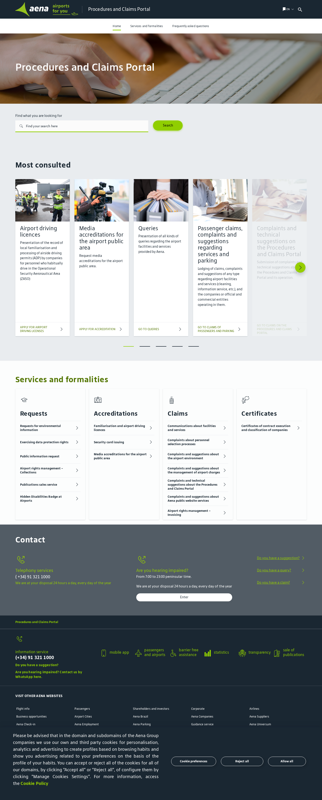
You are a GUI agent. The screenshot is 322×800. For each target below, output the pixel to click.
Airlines (254, 708)
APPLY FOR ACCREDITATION (97, 329)
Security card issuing (109, 442)
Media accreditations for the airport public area (120, 456)
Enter (184, 597)
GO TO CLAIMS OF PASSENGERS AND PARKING (216, 329)
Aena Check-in (25, 724)
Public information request (39, 456)
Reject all (242, 761)
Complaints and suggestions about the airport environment (193, 456)
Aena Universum (260, 724)
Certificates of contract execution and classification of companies (265, 428)
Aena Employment (86, 724)
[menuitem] (116, 26)
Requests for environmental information (40, 428)
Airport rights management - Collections (41, 470)
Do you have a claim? (273, 582)
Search (168, 125)
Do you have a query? (274, 570)
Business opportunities (31, 716)
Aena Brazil (140, 716)
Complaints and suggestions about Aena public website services (193, 499)
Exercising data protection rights (44, 442)
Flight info (22, 708)
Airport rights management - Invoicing (189, 513)
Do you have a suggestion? (278, 558)
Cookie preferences (193, 761)
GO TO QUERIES (148, 329)
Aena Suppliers (259, 716)
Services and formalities (146, 26)
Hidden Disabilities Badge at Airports (41, 499)
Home (117, 26)
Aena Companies (202, 716)
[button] (288, 9)
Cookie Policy (34, 783)
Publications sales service (38, 485)
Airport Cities (83, 716)
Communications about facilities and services (192, 428)
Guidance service (202, 724)
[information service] (55, 641)
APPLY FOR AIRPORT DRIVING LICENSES (33, 329)
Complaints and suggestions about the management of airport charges (194, 470)
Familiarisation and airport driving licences (119, 428)
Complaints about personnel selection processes (188, 442)
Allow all (287, 761)
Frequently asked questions (190, 26)
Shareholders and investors (151, 708)
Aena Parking (142, 724)
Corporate (198, 708)
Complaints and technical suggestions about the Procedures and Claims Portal (192, 485)
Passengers (82, 708)
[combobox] (309, 9)
